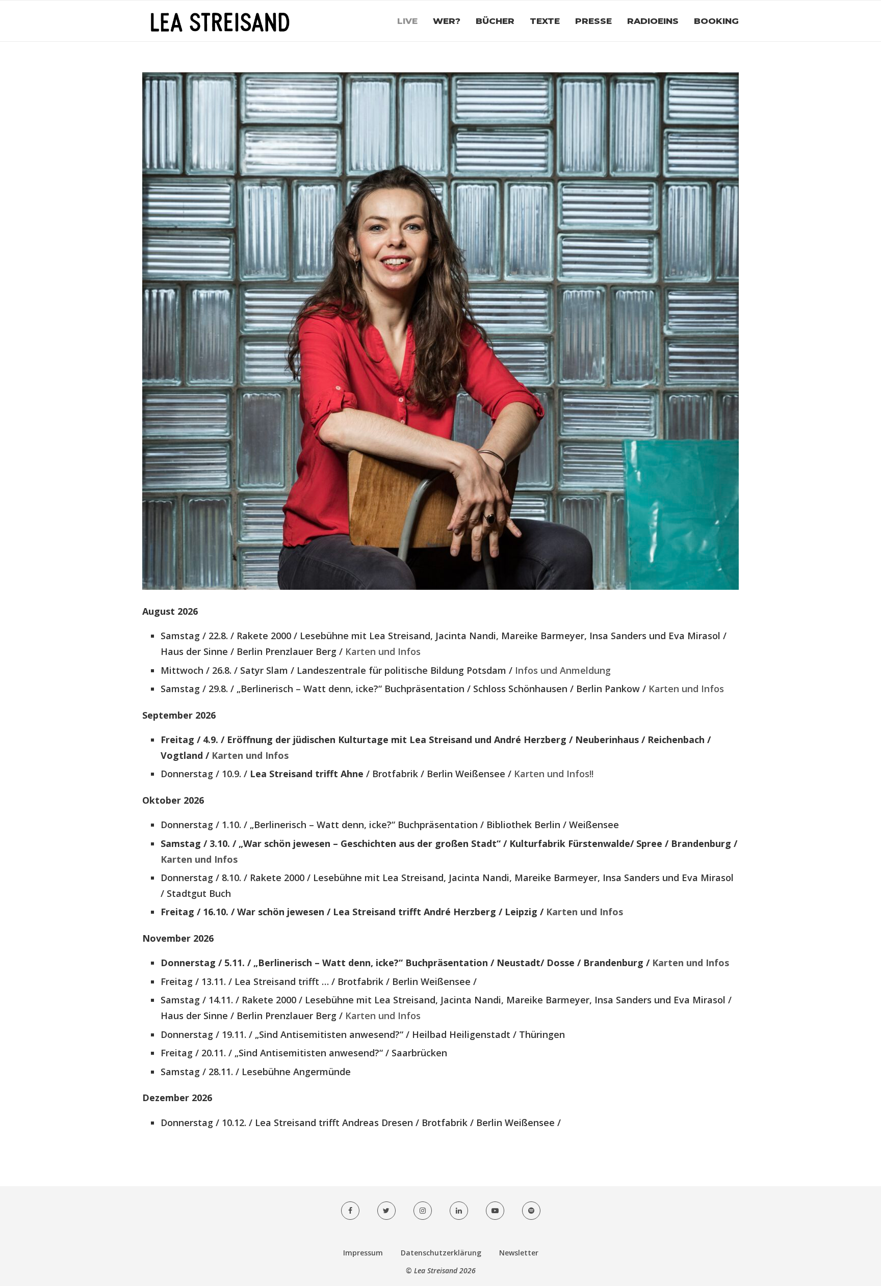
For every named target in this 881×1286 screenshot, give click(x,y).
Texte (545, 21)
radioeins (653, 21)
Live (407, 21)
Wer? (446, 21)
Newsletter (518, 1252)
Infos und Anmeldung (563, 670)
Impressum (363, 1252)
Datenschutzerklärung (441, 1252)
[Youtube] (495, 1210)
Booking (716, 21)
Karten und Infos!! (553, 774)
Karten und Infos (383, 651)
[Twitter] (386, 1210)
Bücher (495, 21)
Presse (593, 21)
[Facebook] (350, 1210)
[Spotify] (531, 1210)
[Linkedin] (459, 1210)
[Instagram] (422, 1210)
